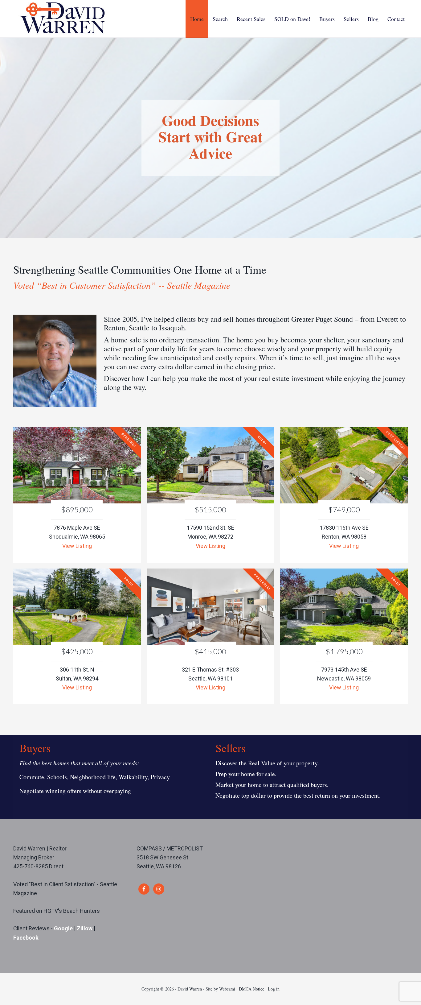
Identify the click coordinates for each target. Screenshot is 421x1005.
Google (63, 928)
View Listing (77, 546)
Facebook (26, 937)
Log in (274, 989)
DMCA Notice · (253, 989)
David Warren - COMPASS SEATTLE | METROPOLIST (62, 18)
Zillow (85, 928)
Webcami (227, 989)
